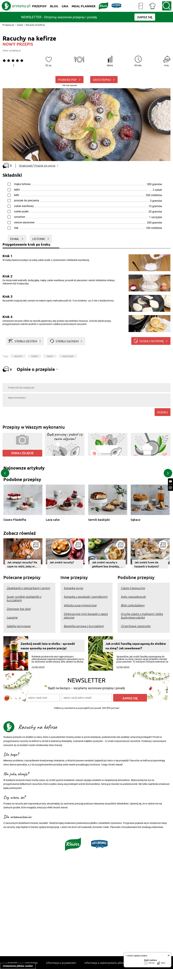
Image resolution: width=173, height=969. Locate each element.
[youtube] (170, 481)
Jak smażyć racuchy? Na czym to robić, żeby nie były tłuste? (22, 564)
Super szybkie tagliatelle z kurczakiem (24, 598)
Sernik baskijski (99, 519)
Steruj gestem (26, 341)
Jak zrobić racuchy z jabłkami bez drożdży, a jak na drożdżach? (107, 564)
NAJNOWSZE (67, 356)
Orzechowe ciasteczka (135, 626)
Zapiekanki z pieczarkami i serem (28, 588)
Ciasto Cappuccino (133, 588)
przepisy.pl (15, 50)
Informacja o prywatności (61, 962)
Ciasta (20, 24)
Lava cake (53, 519)
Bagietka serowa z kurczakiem (84, 626)
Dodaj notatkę (152, 341)
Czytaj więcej (38, 667)
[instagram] (170, 488)
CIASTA (34, 356)
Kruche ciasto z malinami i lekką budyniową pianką (142, 615)
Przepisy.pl (8, 24)
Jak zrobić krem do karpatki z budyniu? (146, 564)
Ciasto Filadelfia (14, 519)
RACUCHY (18, 356)
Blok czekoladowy (133, 605)
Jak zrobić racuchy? (62, 562)
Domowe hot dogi (19, 608)
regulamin (32, 962)
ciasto (50, 356)
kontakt (12, 962)
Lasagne (12, 617)
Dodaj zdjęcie (22, 453)
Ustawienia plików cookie (18, 965)
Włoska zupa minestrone (80, 605)
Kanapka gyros (73, 588)
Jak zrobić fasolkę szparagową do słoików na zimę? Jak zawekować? (135, 646)
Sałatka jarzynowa (18, 626)
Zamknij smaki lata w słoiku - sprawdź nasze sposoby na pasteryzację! (48, 646)
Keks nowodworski (133, 596)
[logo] (16, 5)
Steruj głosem (67, 341)
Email (15, 238)
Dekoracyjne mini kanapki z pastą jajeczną (86, 615)
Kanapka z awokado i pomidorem (85, 596)
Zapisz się (130, 698)
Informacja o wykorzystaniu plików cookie (109, 962)
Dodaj (162, 412)
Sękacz (135, 519)
